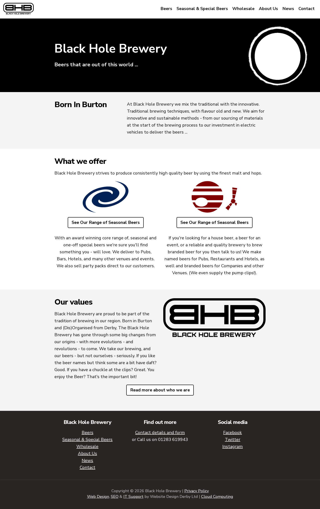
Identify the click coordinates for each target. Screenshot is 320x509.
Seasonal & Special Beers (202, 9)
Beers (166, 9)
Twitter (232, 439)
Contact (306, 9)
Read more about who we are (160, 390)
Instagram (232, 446)
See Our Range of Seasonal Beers (106, 222)
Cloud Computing (217, 496)
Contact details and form (160, 432)
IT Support (133, 496)
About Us (268, 9)
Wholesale (243, 9)
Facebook (232, 432)
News (288, 9)
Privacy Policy (196, 491)
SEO (114, 496)
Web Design (98, 496)
